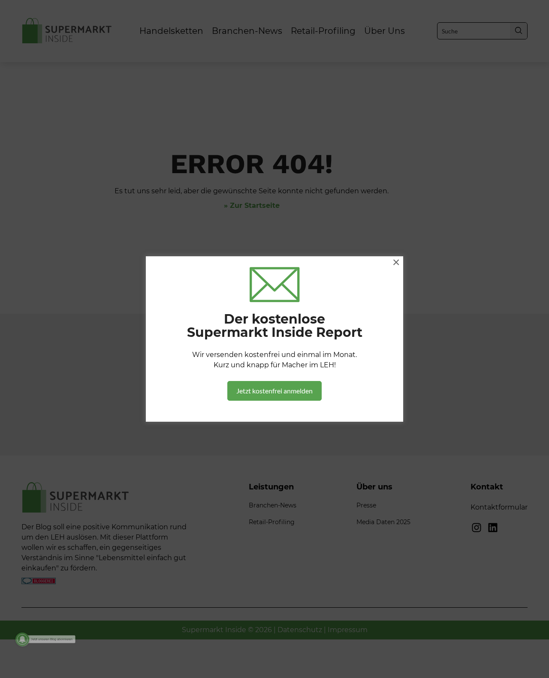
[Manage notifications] (22, 639)
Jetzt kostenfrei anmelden (274, 391)
